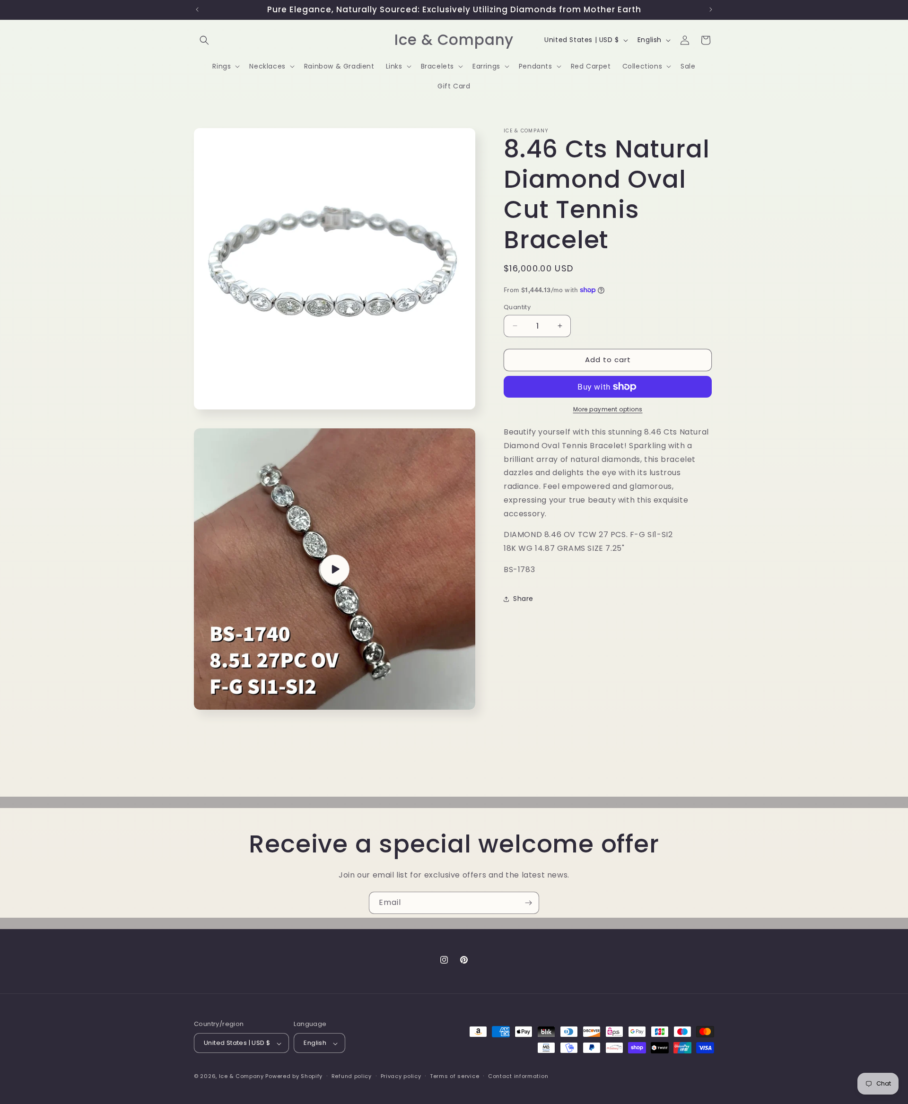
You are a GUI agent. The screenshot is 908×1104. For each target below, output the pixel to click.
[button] (204, 40)
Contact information (518, 1076)
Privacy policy (401, 1076)
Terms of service (454, 1076)
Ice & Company (241, 1076)
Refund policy (352, 1076)
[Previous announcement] (197, 9)
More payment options (608, 409)
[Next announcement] (710, 9)
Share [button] (523, 598)
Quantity (517, 307)
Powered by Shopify (294, 1076)
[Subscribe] (528, 903)
